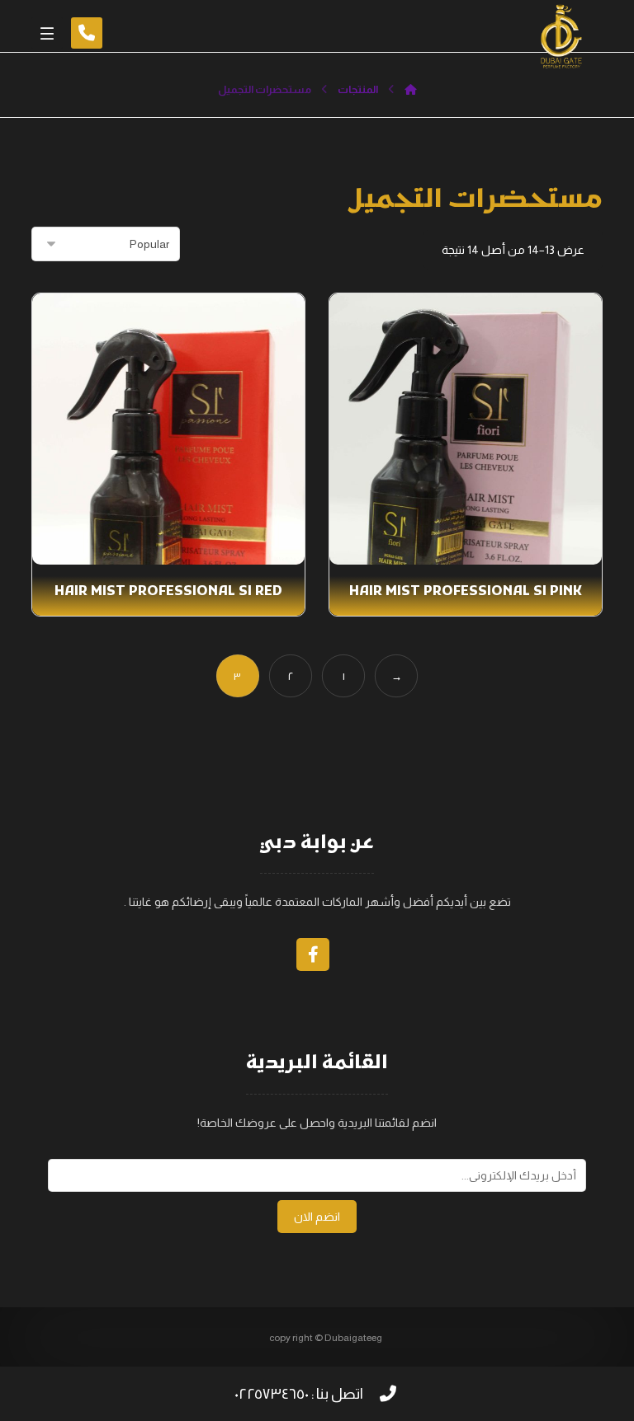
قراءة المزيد (455, 517)
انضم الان (317, 1216)
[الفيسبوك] (312, 954)
